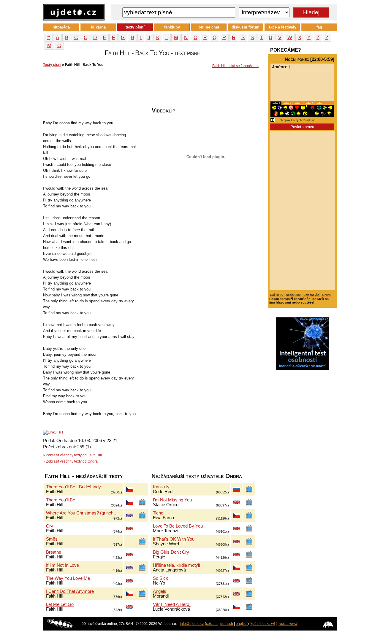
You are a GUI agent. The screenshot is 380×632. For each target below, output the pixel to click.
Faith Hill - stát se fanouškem (235, 66)
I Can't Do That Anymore (70, 591)
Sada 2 (286, 103)
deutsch (226, 624)
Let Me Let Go (60, 604)
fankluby (172, 27)
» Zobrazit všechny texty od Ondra (70, 461)
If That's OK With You (173, 539)
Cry (49, 526)
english (242, 624)
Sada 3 (297, 103)
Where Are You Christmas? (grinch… (82, 513)
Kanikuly (161, 487)
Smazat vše (311, 294)
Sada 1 (275, 103)
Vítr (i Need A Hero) (172, 604)
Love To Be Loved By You (178, 526)
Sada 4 (308, 103)
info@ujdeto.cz (192, 624)
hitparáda (61, 27)
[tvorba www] (288, 624)
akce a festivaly (282, 27)
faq (319, 27)
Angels (159, 591)
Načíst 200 (294, 294)
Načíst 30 (277, 294)
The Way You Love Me (68, 578)
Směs (52, 539)
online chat (209, 27)
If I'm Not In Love (62, 565)
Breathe (53, 552)
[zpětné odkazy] (262, 624)
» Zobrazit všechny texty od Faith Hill (72, 455)
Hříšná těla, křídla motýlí (176, 565)
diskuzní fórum (245, 27)
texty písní (135, 27)
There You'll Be (60, 500)
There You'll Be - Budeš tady (73, 487)
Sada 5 (319, 103)
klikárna (98, 27)
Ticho (158, 513)
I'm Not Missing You (172, 500)
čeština (212, 624)
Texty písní (52, 65)
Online (326, 294)
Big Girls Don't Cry (171, 552)
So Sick (160, 578)
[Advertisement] (151, 89)
